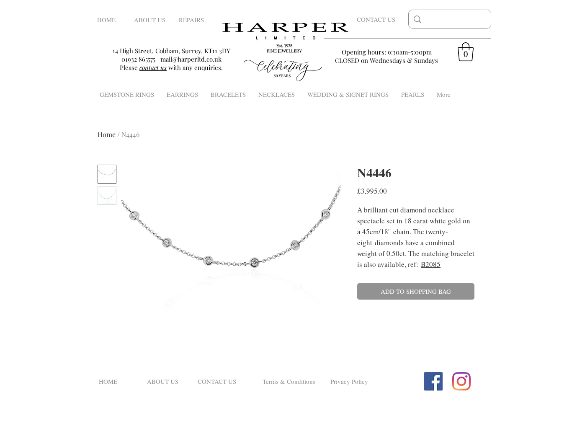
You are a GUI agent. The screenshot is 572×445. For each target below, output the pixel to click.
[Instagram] (461, 381)
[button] (466, 51)
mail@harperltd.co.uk (191, 59)
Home (107, 134)
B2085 (431, 264)
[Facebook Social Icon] (433, 381)
